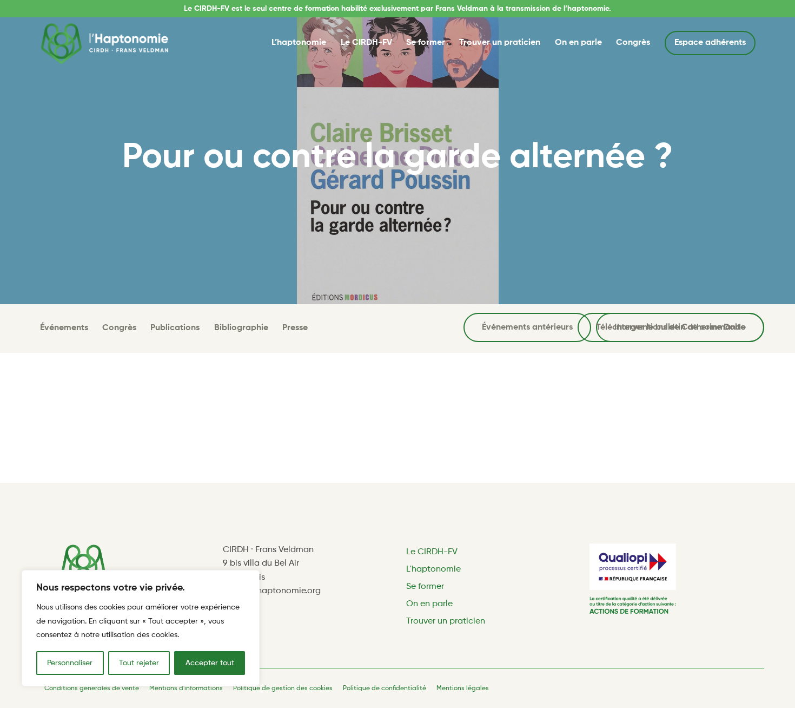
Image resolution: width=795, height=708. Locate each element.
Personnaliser (69, 663)
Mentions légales (462, 688)
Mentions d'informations (186, 688)
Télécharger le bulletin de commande (671, 327)
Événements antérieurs (527, 327)
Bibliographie (241, 328)
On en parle (578, 42)
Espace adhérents (710, 42)
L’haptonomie (298, 42)
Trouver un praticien (499, 42)
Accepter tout (210, 663)
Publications (175, 328)
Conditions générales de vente (91, 688)
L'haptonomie (433, 569)
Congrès (633, 42)
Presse (295, 328)
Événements (64, 328)
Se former (425, 42)
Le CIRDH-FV (366, 42)
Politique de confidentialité (384, 688)
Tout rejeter (139, 663)
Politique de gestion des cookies (283, 688)
